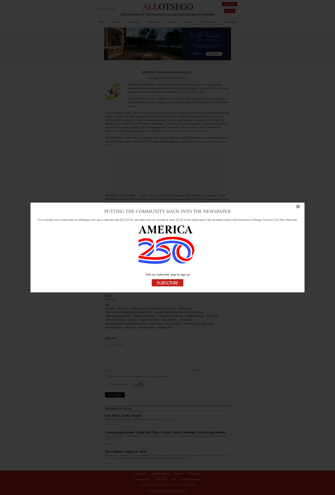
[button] (298, 206)
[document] (167, 247)
